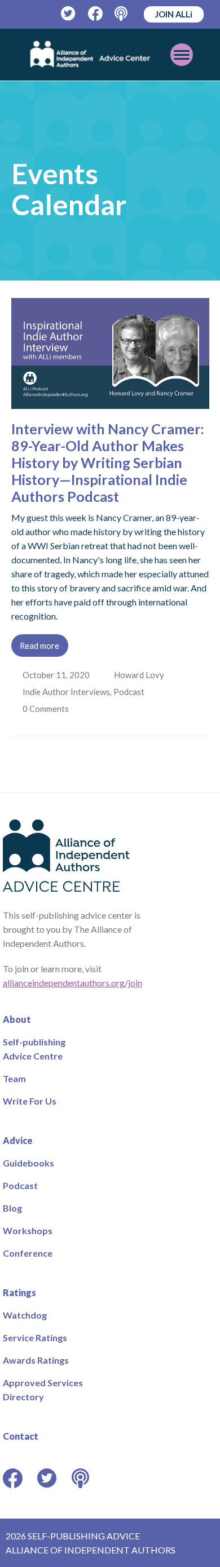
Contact (20, 1436)
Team (14, 1078)
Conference (27, 1253)
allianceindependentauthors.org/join (72, 982)
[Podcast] (122, 13)
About (17, 1019)
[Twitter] (68, 13)
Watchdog (25, 1315)
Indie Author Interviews (67, 692)
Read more (39, 645)
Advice (18, 1140)
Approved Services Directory (43, 1389)
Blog (12, 1208)
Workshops (27, 1230)
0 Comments (47, 709)
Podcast (130, 692)
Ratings (19, 1292)
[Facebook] (95, 13)
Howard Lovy (140, 675)
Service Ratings (35, 1337)
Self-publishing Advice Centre (34, 1048)
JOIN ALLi (173, 14)
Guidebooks (28, 1163)
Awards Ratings (36, 1360)
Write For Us (29, 1101)
